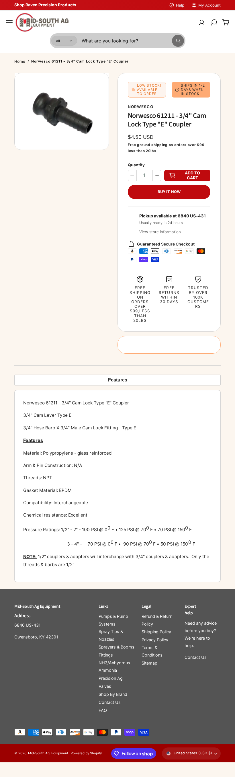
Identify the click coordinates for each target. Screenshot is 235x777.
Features (117, 379)
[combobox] (132, 40)
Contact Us (110, 702)
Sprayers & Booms (116, 647)
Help (180, 5)
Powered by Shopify (86, 753)
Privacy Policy (155, 639)
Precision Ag (111, 678)
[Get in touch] (213, 22)
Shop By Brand (113, 694)
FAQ (103, 710)
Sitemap (149, 663)
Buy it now (169, 191)
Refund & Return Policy (157, 620)
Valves (105, 686)
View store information (160, 231)
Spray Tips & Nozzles (111, 635)
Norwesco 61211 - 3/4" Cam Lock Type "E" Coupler (80, 61)
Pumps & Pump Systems (113, 620)
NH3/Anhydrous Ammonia (114, 666)
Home (19, 61)
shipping (160, 145)
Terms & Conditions (152, 651)
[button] (9, 22)
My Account (209, 5)
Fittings (106, 655)
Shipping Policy (156, 631)
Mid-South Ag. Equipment (48, 753)
